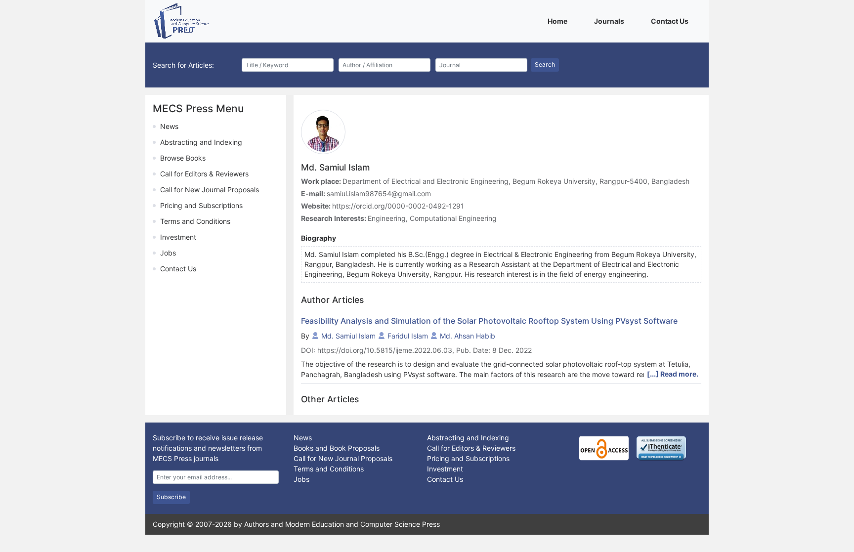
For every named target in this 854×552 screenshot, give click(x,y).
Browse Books (183, 158)
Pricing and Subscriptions (201, 205)
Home (559, 20)
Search (545, 64)
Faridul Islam (407, 336)
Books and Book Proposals (337, 448)
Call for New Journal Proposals (209, 189)
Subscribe (171, 497)
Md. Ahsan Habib (467, 336)
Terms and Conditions (195, 221)
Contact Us (671, 20)
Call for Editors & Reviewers (204, 174)
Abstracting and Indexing (201, 142)
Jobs (168, 253)
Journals (611, 20)
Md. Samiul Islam (348, 336)
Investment (178, 237)
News (169, 126)
